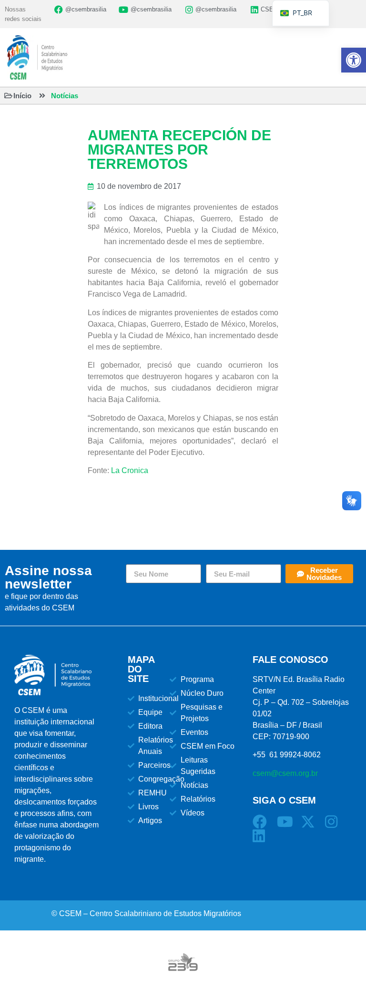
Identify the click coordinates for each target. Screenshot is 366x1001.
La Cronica (129, 470)
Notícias (64, 96)
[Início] (8, 95)
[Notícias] (42, 95)
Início (22, 96)
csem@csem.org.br (285, 773)
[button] (353, 60)
